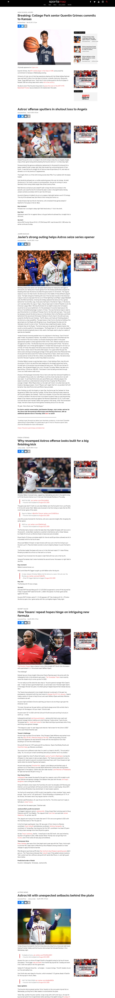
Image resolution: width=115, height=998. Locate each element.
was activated (37, 941)
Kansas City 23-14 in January (56, 694)
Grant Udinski (29, 826)
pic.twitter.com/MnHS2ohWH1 (42, 934)
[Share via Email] (25, 116)
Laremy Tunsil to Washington (54, 756)
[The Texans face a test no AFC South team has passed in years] (44, 646)
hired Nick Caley (22, 747)
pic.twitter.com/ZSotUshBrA (40, 500)
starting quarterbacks (38, 718)
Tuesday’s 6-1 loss (61, 985)
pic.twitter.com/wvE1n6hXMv (36, 576)
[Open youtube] (99, 1)
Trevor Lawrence (27, 834)
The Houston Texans (24, 666)
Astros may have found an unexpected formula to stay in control (89, 48)
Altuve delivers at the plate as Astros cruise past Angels (88, 58)
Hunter (20, 838)
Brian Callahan (22, 843)
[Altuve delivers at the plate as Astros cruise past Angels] (77, 59)
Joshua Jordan (95, 41)
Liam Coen (52, 813)
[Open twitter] (94, 1)
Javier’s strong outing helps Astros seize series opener (56, 237)
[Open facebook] (90, 1)
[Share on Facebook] (19, 26)
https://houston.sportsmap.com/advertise (31, 428)
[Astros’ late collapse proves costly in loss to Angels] (44, 140)
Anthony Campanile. (56, 826)
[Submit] (106, 2)
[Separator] (25, 26)
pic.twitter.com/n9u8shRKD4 (45, 958)
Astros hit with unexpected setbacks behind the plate (56, 875)
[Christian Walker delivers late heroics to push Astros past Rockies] (44, 475)
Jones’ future (28, 802)
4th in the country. (49, 82)
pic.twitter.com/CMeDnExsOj (37, 524)
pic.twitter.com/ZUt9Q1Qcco (50, 513)
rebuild (45, 853)
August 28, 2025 (44, 502)
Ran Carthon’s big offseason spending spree (53, 851)
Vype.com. (35, 67)
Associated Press (86, 41)
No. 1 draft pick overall (34, 722)
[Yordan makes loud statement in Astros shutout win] (44, 907)
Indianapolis (21, 777)
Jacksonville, (41, 811)
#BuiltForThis (36, 513)
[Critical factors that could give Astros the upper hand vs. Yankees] (77, 39)
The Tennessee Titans (52, 677)
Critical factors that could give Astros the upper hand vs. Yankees (89, 38)
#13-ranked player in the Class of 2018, (42, 71)
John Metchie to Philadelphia (62, 769)
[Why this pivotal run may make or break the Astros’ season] (44, 268)
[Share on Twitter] (22, 26)
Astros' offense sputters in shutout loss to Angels (52, 109)
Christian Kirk (36, 765)
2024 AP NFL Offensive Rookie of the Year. (36, 737)
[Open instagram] (103, 1)
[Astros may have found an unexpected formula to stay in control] (77, 49)
